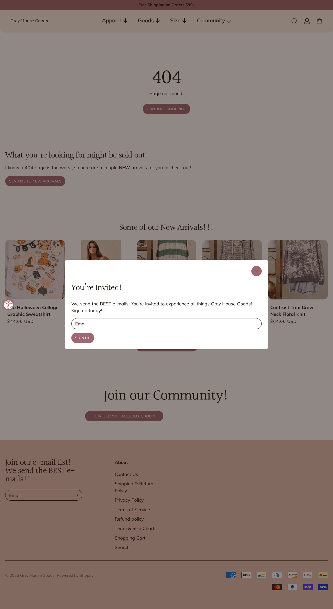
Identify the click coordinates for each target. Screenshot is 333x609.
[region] (166, 304)
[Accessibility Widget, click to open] (8, 304)
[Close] (256, 271)
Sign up (82, 338)
